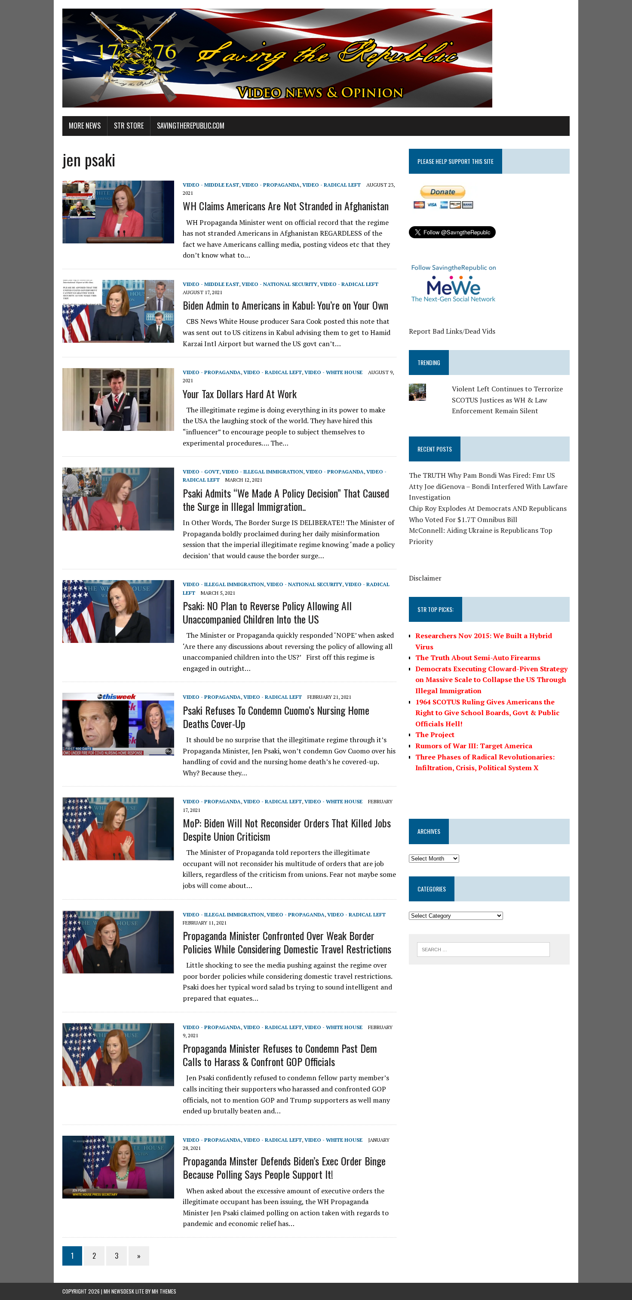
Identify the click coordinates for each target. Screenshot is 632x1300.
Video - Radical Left (331, 184)
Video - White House (333, 372)
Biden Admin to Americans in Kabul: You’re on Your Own (285, 305)
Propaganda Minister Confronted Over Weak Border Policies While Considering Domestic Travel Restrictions (287, 942)
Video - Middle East (211, 184)
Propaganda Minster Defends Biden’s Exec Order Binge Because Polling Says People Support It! (284, 1167)
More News (85, 125)
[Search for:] (483, 948)
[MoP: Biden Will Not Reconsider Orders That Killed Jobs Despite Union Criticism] (118, 854)
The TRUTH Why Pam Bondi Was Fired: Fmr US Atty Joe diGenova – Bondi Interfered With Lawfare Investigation (488, 486)
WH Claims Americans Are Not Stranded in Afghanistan (286, 205)
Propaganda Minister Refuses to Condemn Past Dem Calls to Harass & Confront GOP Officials (280, 1054)
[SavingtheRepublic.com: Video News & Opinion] (316, 58)
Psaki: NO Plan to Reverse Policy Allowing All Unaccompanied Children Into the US (267, 612)
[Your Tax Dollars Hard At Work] (118, 425)
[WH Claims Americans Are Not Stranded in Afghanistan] (118, 238)
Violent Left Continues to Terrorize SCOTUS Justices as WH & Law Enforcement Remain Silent (507, 399)
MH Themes (164, 1291)
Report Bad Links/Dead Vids (452, 331)
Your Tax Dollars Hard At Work (240, 393)
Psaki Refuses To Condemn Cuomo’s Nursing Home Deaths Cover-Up (276, 716)
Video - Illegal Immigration (262, 471)
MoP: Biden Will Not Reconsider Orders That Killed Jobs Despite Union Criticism (287, 829)
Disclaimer (425, 578)
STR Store (129, 125)
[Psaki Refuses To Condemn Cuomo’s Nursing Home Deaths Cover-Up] (118, 750)
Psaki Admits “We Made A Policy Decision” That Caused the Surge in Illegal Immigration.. (286, 499)
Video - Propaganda (271, 184)
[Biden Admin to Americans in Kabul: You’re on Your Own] (118, 336)
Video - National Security (279, 284)
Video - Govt (201, 471)
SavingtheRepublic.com (190, 125)
